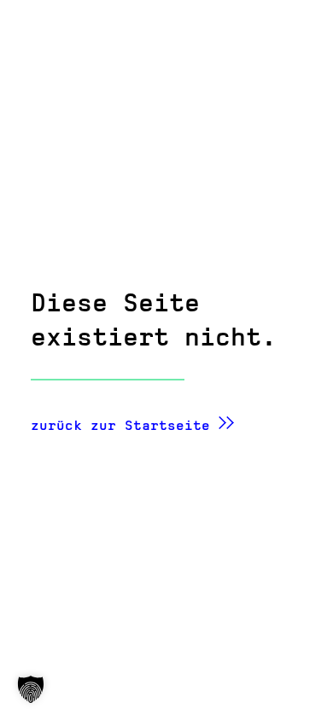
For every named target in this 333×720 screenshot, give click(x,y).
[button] (30, 689)
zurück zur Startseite (120, 425)
